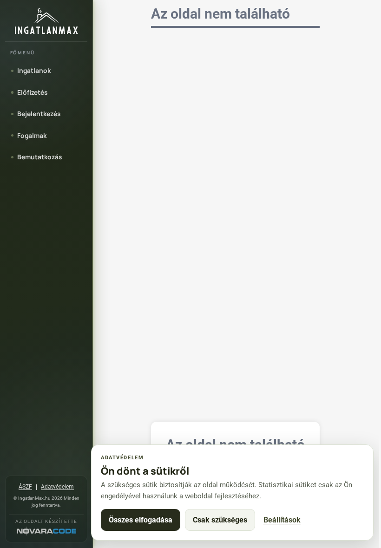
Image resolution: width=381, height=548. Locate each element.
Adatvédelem (57, 486)
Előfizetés (32, 92)
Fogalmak (31, 135)
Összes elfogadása (140, 519)
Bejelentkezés (38, 113)
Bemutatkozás (39, 156)
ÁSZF (25, 486)
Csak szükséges (220, 519)
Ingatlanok (34, 70)
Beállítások (282, 519)
